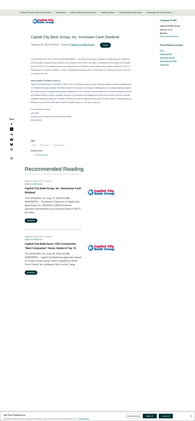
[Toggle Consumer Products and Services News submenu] (53, 12)
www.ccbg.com (41, 155)
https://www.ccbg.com (169, 36)
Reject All (149, 416)
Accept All (166, 416)
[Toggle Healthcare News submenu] (117, 12)
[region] (97, 416)
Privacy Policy (83, 419)
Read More (31, 220)
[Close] (191, 416)
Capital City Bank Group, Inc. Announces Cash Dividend (53, 190)
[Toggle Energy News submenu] (68, 12)
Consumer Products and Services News (35, 12)
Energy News (61, 12)
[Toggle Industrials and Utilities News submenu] (144, 12)
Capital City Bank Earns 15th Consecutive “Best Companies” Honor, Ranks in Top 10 (50, 246)
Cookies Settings (133, 416)
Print (162, 51)
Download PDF (166, 54)
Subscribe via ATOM (168, 61)
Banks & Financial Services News (83, 12)
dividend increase (58, 145)
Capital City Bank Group (82, 44)
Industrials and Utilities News (130, 12)
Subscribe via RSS (167, 58)
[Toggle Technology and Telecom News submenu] (174, 12)
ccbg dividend (44, 145)
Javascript (164, 65)
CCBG (34, 145)
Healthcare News (108, 12)
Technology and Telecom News (159, 12)
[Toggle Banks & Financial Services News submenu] (99, 12)
